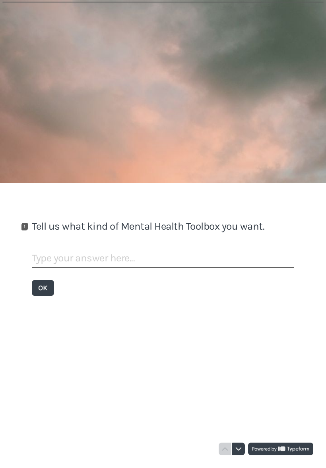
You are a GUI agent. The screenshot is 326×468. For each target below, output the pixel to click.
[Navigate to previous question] (225, 449)
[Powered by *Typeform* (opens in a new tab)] (280, 449)
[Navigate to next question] (238, 449)
